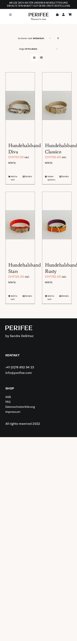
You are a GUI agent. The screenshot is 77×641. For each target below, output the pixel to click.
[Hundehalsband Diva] (20, 105)
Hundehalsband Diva (24, 148)
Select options (51, 178)
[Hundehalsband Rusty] (56, 225)
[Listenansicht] (41, 57)
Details (28, 176)
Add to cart (14, 178)
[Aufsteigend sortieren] (58, 38)
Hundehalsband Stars (24, 267)
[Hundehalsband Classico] (56, 105)
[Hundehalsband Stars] (20, 225)
